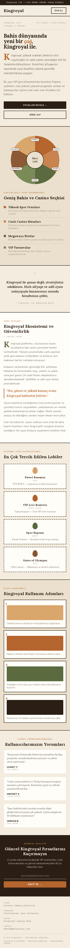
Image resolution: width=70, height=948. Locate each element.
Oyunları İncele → (35, 105)
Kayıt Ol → (35, 884)
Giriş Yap (35, 114)
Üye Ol (59, 10)
